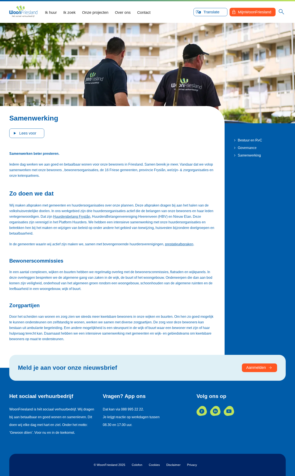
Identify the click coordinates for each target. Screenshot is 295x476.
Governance (247, 148)
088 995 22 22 (132, 409)
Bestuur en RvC (250, 140)
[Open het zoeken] (281, 12)
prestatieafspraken (179, 244)
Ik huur (51, 12)
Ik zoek (69, 12)
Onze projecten (95, 12)
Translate (211, 12)
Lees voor (27, 133)
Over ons (123, 12)
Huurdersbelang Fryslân (71, 216)
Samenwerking (249, 155)
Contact (144, 12)
